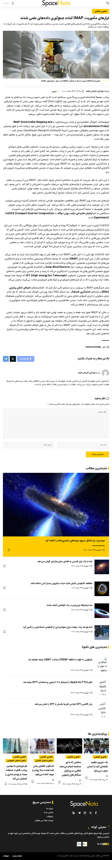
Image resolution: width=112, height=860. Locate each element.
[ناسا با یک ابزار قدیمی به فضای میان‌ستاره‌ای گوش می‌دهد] (101, 567)
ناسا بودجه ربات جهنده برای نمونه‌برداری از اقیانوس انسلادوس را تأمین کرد (57, 627)
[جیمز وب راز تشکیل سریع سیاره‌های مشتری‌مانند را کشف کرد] (56, 505)
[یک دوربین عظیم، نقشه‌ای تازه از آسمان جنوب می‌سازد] (96, 746)
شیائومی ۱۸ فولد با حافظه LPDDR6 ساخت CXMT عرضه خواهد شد (60, 660)
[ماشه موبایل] (106, 3)
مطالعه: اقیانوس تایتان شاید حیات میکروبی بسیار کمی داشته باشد (61, 583)
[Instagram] (85, 812)
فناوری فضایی (100, 11)
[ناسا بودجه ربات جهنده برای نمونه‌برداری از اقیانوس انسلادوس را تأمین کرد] (101, 632)
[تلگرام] (79, 812)
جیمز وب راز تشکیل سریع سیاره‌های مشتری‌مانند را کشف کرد (75, 541)
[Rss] (74, 812)
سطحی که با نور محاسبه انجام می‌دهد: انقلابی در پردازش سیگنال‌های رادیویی (70, 768)
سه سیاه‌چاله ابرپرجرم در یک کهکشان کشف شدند (69, 605)
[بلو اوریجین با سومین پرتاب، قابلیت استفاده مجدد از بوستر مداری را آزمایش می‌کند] (15, 746)
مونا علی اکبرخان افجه (95, 91)
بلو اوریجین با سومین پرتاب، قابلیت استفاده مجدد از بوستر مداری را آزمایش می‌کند (16, 772)
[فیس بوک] (95, 812)
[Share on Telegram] (6, 359)
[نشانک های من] (13, 3)
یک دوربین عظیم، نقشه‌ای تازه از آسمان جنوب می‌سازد (97, 766)
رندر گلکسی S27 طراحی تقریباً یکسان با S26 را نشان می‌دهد (63, 704)
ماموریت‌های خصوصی (16, 760)
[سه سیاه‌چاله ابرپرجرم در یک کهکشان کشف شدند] (101, 610)
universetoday (93, 347)
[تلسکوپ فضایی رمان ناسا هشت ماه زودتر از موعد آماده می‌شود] (42, 746)
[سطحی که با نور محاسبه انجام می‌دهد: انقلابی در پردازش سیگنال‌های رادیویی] (69, 746)
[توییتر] (90, 812)
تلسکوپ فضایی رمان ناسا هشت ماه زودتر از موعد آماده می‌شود (43, 770)
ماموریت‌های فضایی (43, 760)
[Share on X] (13, 359)
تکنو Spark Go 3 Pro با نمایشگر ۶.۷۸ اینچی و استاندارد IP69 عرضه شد (57, 682)
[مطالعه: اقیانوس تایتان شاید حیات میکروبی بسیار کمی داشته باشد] (101, 589)
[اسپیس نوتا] (56, 3)
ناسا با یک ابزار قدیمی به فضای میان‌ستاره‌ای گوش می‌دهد (64, 562)
